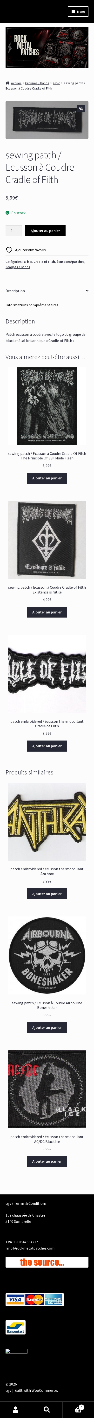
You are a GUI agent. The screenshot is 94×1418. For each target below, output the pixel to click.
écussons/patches (70, 261)
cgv (8, 1390)
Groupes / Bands (37, 83)
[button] (81, 108)
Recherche (47, 1410)
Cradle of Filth (44, 261)
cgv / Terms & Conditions (26, 1203)
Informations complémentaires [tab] (32, 305)
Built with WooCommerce (35, 1390)
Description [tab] (15, 290)
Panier (72, 1405)
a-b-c (56, 83)
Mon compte (15, 1410)
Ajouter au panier (45, 230)
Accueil (16, 83)
